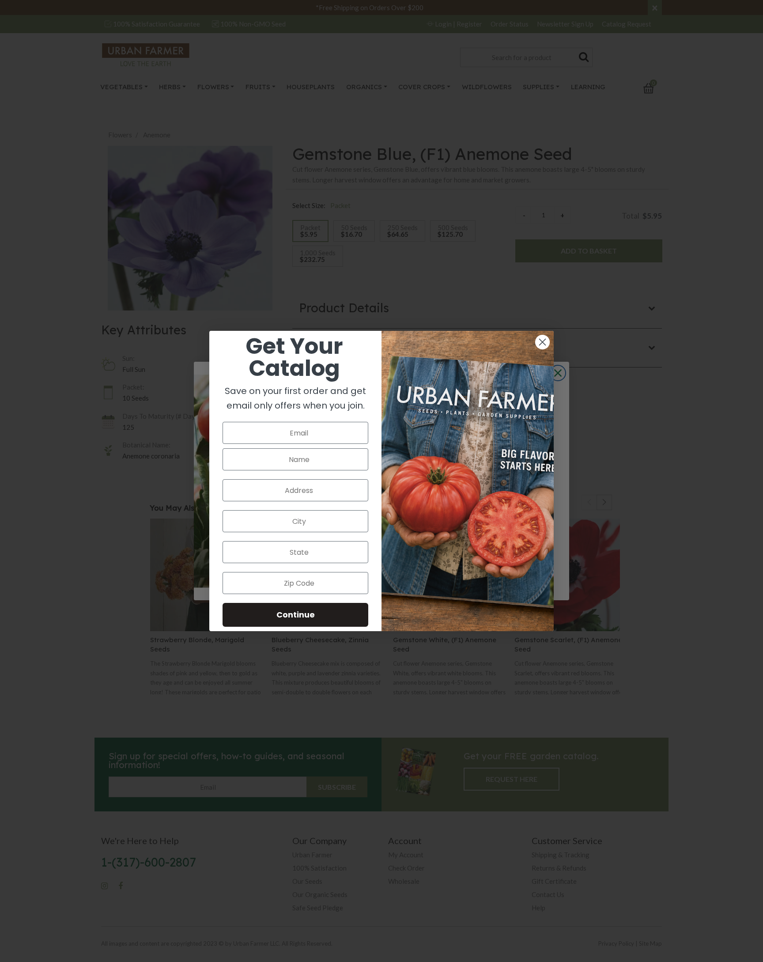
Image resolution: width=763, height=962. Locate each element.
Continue (295, 614)
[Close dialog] (542, 342)
